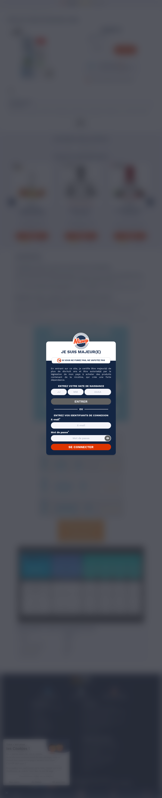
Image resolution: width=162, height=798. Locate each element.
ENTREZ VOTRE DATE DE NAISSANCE (81, 386)
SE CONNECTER (81, 447)
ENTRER (81, 401)
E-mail (55, 419)
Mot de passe (60, 432)
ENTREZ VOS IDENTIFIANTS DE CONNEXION (81, 415)
